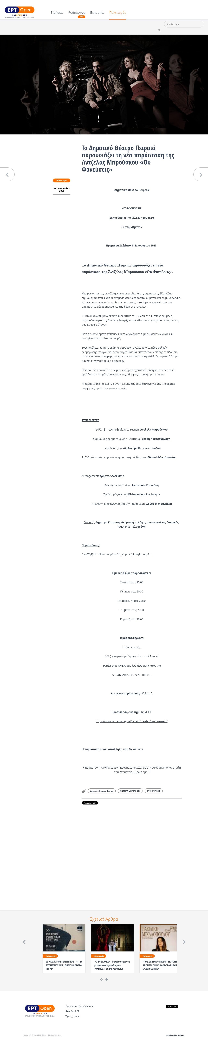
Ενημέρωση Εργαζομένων (79, 1006)
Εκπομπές (97, 13)
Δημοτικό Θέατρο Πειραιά (101, 791)
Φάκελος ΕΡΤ (72, 1011)
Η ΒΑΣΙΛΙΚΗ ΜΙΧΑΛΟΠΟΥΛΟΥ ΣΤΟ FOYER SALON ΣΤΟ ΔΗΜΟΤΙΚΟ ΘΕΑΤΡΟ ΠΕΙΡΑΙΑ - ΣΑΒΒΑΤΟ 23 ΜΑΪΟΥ (160, 965)
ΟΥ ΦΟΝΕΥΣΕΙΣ (153, 791)
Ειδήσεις (57, 13)
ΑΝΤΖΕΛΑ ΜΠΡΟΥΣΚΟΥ (130, 791)
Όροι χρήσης (72, 1016)
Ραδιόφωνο (76, 14)
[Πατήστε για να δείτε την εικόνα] (104, 84)
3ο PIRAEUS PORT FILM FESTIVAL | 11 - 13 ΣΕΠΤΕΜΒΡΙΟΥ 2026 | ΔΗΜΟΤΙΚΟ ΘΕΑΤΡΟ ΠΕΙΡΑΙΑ (64, 965)
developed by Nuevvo (175, 1035)
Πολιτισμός (117, 13)
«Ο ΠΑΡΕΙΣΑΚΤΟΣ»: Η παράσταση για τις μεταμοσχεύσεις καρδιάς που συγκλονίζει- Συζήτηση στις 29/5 (112, 965)
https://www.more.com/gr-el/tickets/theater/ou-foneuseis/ (132, 721)
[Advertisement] (132, 853)
